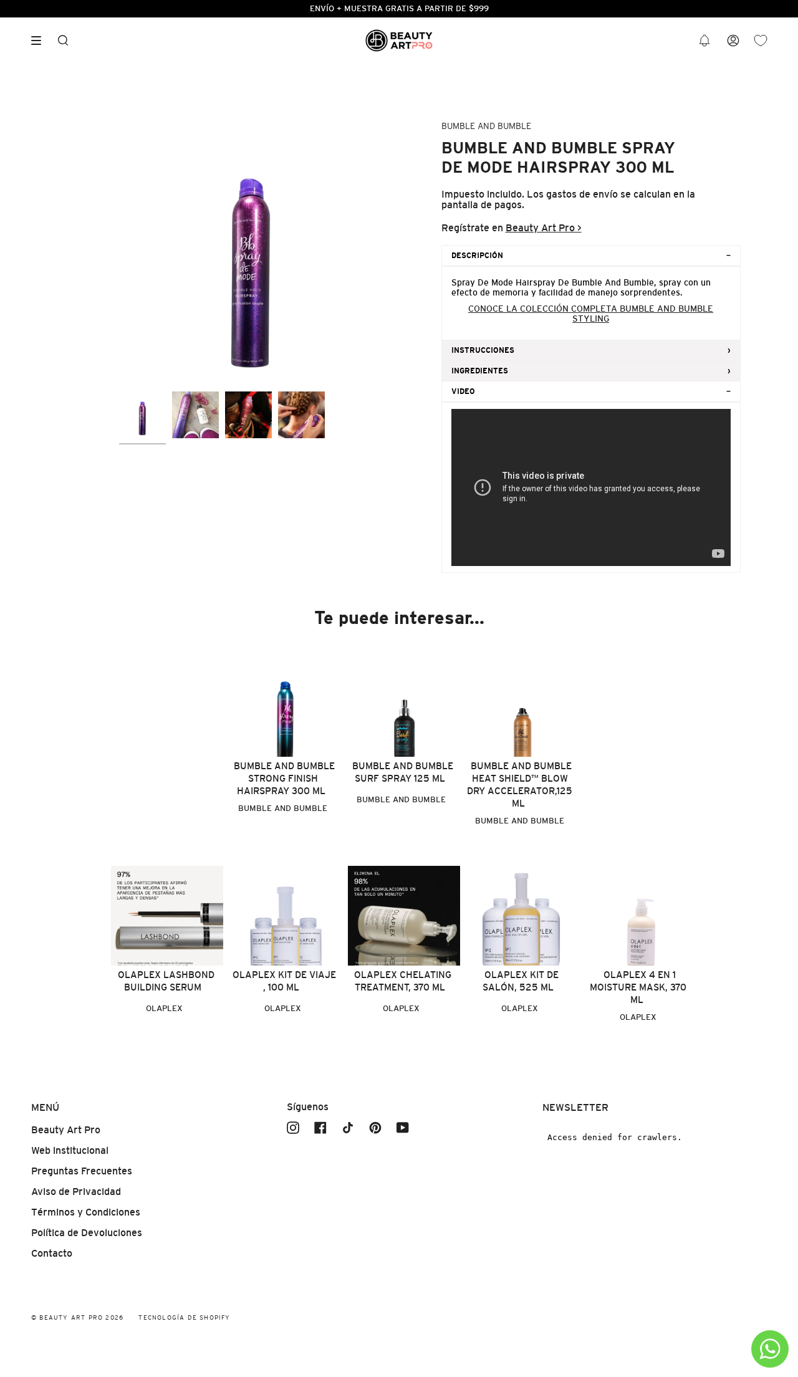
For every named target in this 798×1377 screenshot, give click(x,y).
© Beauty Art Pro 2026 (77, 1317)
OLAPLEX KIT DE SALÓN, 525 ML (521, 980)
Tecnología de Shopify (184, 1317)
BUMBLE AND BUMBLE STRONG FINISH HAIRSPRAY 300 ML (284, 778)
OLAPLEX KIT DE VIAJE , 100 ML (284, 980)
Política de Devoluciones (86, 1232)
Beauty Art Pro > (544, 228)
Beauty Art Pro (65, 1130)
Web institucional (69, 1150)
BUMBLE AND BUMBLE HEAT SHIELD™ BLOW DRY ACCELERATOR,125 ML (519, 784)
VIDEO (463, 391)
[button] (704, 40)
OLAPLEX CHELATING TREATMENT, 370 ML (402, 980)
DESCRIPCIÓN (477, 255)
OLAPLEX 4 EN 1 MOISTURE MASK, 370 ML (638, 987)
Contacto (51, 1253)
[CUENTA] (733, 40)
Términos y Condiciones (85, 1212)
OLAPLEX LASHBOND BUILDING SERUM (166, 980)
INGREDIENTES (479, 371)
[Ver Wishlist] (760, 40)
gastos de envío (582, 194)
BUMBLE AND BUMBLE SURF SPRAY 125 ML (402, 772)
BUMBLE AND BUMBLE (486, 126)
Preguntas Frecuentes (81, 1171)
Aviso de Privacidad (76, 1191)
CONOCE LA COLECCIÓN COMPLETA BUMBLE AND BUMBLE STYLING (590, 314)
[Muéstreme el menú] (40, 40)
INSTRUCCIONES (482, 350)
